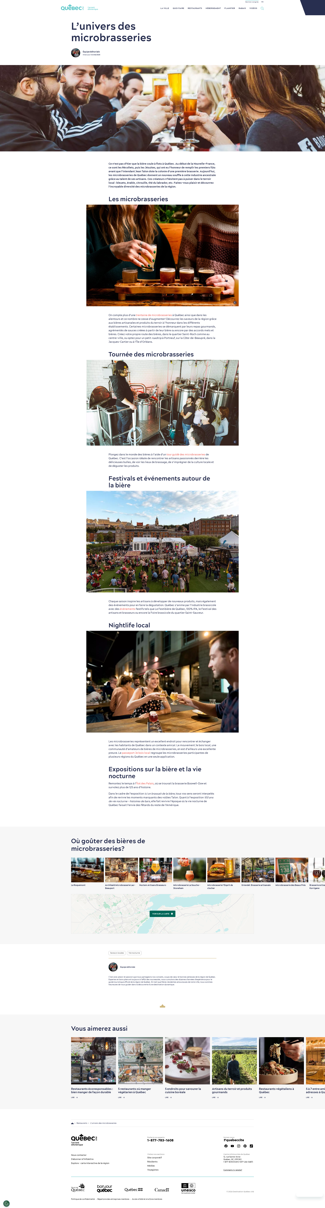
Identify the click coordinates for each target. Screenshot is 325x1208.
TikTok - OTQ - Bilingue (251, 1146)
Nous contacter (79, 1155)
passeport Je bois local (136, 752)
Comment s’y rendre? (232, 1170)
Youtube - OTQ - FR (232, 1146)
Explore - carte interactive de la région (90, 1163)
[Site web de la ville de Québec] (78, 1187)
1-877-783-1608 (160, 1140)
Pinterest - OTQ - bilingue (245, 1146)
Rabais (242, 8)
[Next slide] (318, 870)
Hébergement (213, 8)
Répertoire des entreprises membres (113, 1199)
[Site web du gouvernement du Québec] (133, 1190)
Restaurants (195, 8)
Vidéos (253, 8)
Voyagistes (153, 1169)
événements (127, 608)
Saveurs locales (117, 953)
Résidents (152, 1161)
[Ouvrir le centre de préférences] (6, 1203)
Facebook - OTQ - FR (226, 1146)
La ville (164, 8)
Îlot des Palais (145, 783)
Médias (151, 1165)
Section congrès (252, 2)
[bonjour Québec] (104, 1189)
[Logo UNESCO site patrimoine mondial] (188, 1188)
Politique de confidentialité (83, 1199)
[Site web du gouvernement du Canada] (162, 1189)
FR (262, 2)
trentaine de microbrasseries (154, 315)
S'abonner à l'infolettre (82, 1159)
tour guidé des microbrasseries (186, 454)
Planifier (229, 8)
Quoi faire (178, 8)
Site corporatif (154, 1157)
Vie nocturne (134, 953)
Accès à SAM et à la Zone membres (147, 1199)
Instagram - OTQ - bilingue (238, 1146)
